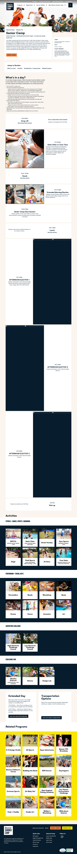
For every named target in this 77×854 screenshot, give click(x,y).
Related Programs (46, 68)
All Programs (35, 836)
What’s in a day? (11, 68)
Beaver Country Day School (38, 828)
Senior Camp (49, 842)
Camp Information (37, 840)
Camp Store (35, 846)
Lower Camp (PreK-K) (51, 836)
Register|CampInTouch (38, 838)
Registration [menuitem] (29, 5)
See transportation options (25, 123)
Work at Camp (36, 842)
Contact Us (35, 844)
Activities (19, 68)
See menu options (24, 178)
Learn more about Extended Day (18, 716)
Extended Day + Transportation (32, 68)
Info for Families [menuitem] (40, 5)
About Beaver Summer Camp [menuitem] (56, 5)
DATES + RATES (11, 55)
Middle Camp (49, 838)
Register (46, 828)
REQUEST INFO (67, 828)
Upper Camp (49, 840)
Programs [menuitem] (19, 5)
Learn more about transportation (52, 717)
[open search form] (70, 5)
